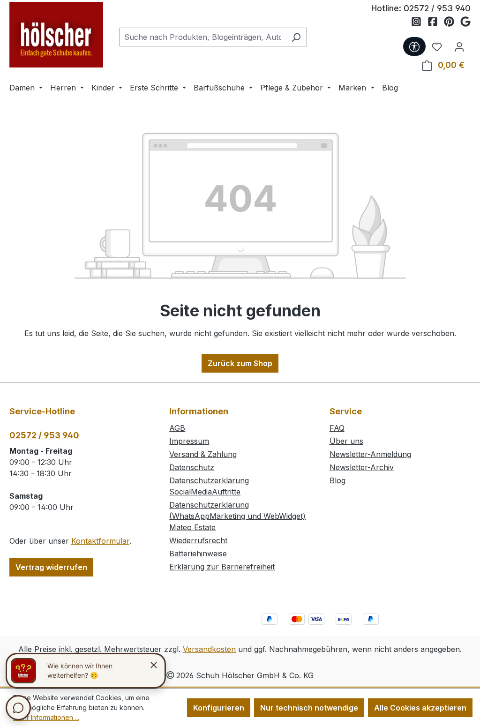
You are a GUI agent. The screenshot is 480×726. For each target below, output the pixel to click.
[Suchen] (296, 37)
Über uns (346, 441)
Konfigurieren (218, 707)
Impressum (189, 441)
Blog (337, 480)
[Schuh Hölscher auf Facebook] (436, 22)
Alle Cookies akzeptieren (420, 707)
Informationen (198, 411)
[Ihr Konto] (459, 46)
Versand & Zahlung (203, 454)
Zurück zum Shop (240, 363)
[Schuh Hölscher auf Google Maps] (465, 22)
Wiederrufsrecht (198, 540)
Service (346, 411)
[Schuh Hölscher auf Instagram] (419, 22)
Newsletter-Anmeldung (370, 454)
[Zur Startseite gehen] (56, 34)
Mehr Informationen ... (46, 717)
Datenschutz (191, 467)
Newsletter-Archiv (362, 467)
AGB (177, 428)
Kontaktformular (100, 541)
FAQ (337, 428)
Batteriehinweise (198, 553)
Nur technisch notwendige (309, 707)
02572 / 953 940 (437, 8)
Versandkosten (209, 649)
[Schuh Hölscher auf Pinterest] (452, 22)
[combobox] (202, 37)
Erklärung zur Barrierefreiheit (222, 566)
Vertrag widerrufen (51, 567)
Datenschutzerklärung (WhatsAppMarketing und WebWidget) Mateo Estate (237, 516)
